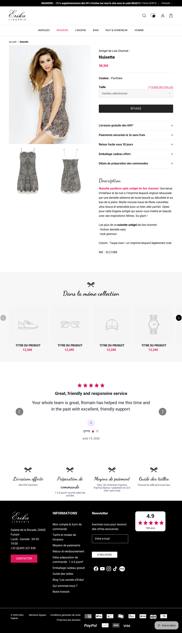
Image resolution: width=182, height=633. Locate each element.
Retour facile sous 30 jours (116, 144)
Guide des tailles (162, 87)
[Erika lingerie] (17, 15)
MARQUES (44, 30)
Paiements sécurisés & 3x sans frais (122, 135)
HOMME (139, 30)
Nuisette (24, 42)
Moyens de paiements (66, 545)
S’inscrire (104, 554)
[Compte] (162, 16)
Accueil (12, 42)
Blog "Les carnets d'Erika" (68, 580)
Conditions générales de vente (65, 615)
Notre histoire (61, 591)
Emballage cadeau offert (114, 154)
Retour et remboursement (68, 551)
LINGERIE (80, 30)
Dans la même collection (91, 293)
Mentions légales (37, 615)
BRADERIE (62, 30)
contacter (24, 558)
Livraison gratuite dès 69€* (116, 125)
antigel (133, 188)
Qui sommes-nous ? (65, 586)
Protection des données (69, 620)
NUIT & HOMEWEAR (117, 30)
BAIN (96, 30)
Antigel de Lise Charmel (113, 51)
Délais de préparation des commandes (123, 163)
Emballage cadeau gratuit (69, 568)
